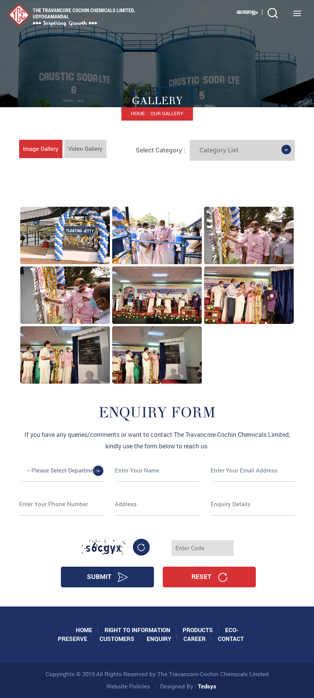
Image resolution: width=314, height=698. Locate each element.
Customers (117, 638)
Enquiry (159, 638)
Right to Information (137, 630)
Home (138, 113)
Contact (231, 638)
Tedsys (207, 686)
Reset (202, 576)
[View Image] (65, 234)
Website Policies (128, 686)
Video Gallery (85, 148)
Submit (100, 576)
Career (194, 638)
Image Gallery (41, 148)
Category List (219, 149)
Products (198, 630)
